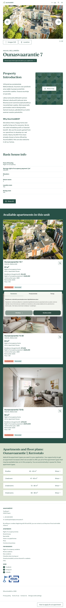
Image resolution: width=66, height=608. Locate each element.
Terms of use (15, 595)
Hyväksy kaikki (47, 312)
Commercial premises (9, 543)
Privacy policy (7, 595)
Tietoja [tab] (52, 293)
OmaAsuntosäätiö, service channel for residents (16, 558)
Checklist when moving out (10, 556)
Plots (4, 541)
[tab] (10, 42)
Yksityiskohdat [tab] (33, 293)
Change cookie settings (35, 595)
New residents (7, 554)
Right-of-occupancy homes (10, 532)
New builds (6, 536)
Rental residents (7, 551)
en (55, 2)
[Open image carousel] (33, 22)
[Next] (58, 22)
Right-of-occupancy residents (11, 549)
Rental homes (7, 534)
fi (52, 2)
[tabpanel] (33, 22)
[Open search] (58, 2)
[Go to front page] (8, 2)
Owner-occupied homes (9, 538)
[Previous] (7, 22)
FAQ (4, 560)
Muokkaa (18, 312)
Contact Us (24, 595)
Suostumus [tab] (13, 293)
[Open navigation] (62, 3)
